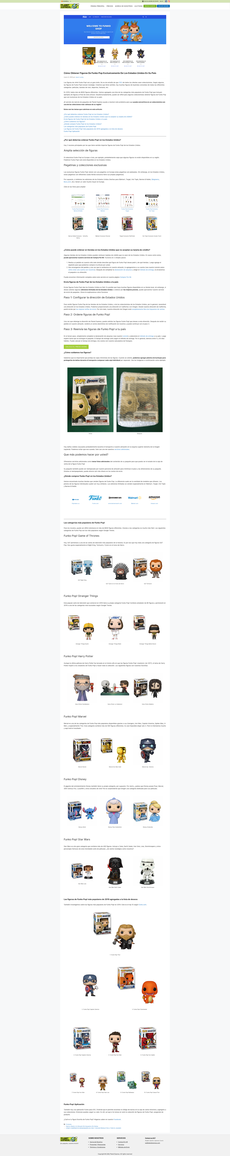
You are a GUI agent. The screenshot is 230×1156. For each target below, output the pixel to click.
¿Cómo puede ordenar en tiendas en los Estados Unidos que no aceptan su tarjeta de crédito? (98, 117)
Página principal (98, 6)
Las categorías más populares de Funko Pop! (80, 126)
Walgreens (155, 179)
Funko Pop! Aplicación (72, 131)
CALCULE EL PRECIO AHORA (76, 347)
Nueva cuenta (150, 6)
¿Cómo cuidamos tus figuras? (74, 121)
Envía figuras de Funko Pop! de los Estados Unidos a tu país (85, 119)
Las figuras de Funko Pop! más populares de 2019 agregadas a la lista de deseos (93, 129)
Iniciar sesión (163, 6)
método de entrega (147, 270)
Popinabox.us (75, 503)
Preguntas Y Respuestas (97, 1144)
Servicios (121, 1144)
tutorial (125, 336)
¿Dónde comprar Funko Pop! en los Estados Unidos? (83, 124)
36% (120, 82)
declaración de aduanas (123, 270)
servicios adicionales (121, 449)
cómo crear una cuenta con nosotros (81, 270)
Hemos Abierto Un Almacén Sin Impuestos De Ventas (82, 1126)
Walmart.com (134, 503)
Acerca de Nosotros (124, 6)
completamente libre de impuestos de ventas (148, 309)
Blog (161, 1)
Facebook (117, 1119)
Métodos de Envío (124, 1147)
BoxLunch (67, 182)
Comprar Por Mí (125, 277)
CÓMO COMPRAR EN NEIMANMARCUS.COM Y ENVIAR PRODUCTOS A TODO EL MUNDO (93, 1128)
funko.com (142, 905)
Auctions (138, 6)
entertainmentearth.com (115, 503)
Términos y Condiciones (97, 1147)
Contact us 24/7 (150, 1138)
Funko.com (95, 503)
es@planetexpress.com (152, 1143)
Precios (110, 6)
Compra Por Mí (123, 1142)
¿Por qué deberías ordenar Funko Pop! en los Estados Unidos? (86, 114)
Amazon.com (154, 503)
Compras (69, 1124)
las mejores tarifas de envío (86, 309)
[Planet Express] (69, 6)
